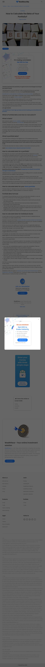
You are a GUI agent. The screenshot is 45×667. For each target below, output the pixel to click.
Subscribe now (22, 340)
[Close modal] (39, 319)
